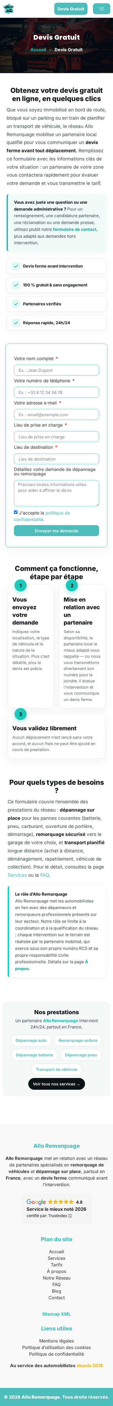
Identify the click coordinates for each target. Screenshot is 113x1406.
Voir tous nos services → (56, 1084)
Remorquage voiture (78, 1040)
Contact (57, 1297)
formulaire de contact (75, 229)
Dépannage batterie (34, 1055)
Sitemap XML (56, 1314)
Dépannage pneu (81, 1055)
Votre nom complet (34, 358)
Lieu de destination (34, 447)
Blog (56, 1291)
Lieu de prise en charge (39, 425)
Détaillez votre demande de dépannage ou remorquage (54, 471)
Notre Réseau (56, 1278)
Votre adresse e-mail (36, 403)
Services (17, 875)
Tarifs (56, 1264)
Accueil (38, 49)
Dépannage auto (31, 1040)
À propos (56, 1271)
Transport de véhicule (56, 1069)
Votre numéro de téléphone (43, 380)
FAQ (44, 875)
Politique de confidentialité (56, 1354)
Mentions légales (56, 1341)
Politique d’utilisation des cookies (56, 1347)
